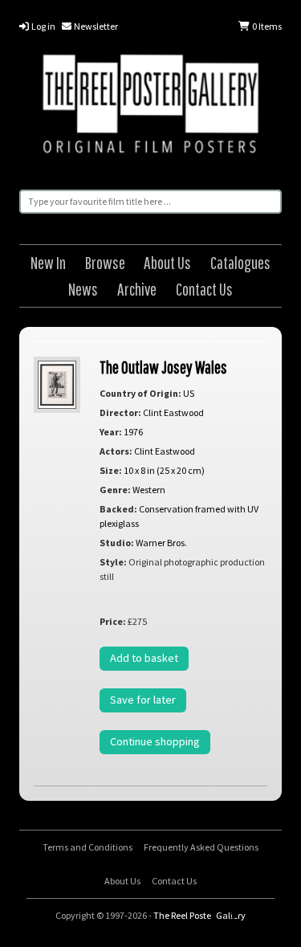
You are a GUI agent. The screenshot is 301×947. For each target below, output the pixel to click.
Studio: (117, 543)
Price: (113, 621)
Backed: (118, 509)
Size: (111, 470)
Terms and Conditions (87, 847)
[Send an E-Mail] (283, 915)
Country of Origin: (140, 393)
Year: (111, 432)
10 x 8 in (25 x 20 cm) (164, 470)
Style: (113, 562)
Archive (137, 289)
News (83, 289)
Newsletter (95, 26)
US (188, 393)
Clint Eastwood (173, 412)
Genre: (115, 490)
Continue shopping (155, 741)
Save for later (143, 699)
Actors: (116, 451)
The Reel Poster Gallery (150, 106)
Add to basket (144, 658)
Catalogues (240, 262)
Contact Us (204, 289)
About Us (167, 262)
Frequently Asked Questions (201, 847)
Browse (105, 262)
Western (148, 490)
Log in (42, 26)
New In (48, 262)
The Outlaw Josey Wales (163, 367)
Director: (120, 412)
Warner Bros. (161, 543)
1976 (133, 432)
